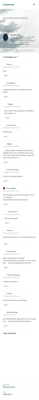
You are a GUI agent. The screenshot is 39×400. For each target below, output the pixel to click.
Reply (6, 76)
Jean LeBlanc (11, 188)
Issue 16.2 (32, 50)
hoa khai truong (12, 312)
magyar (10, 104)
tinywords (8, 4)
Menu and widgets (34, 6)
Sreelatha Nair (22, 50)
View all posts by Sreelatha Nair (19, 44)
